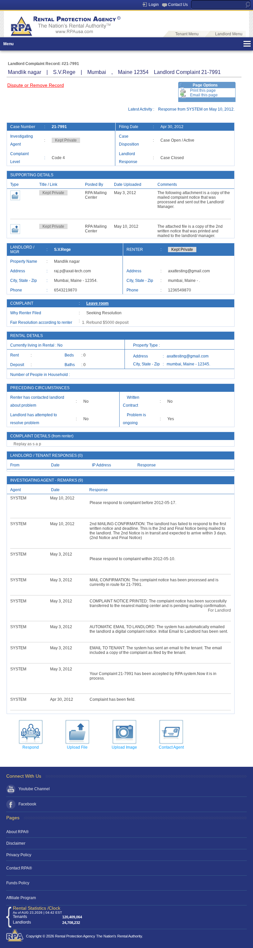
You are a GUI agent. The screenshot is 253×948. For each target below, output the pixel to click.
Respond (30, 747)
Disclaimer (15, 843)
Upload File (77, 747)
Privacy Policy (18, 855)
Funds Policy (17, 883)
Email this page (204, 95)
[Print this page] (183, 90)
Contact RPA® (19, 868)
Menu (8, 44)
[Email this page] (183, 95)
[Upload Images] (124, 732)
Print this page (203, 90)
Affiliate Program (21, 898)
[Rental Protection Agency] (64, 35)
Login (154, 4)
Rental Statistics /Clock (36, 908)
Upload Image (124, 747)
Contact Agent (171, 747)
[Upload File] (77, 732)
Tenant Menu (187, 34)
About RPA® (17, 832)
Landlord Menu (228, 34)
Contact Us (178, 4)
